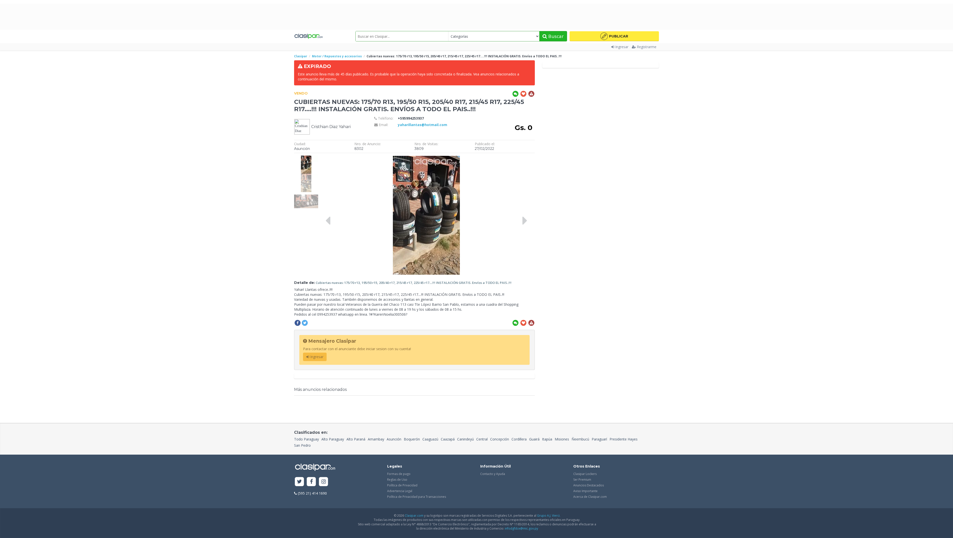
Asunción (394, 439)
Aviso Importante (585, 491)
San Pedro (302, 445)
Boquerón (412, 439)
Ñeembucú (580, 439)
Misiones (562, 439)
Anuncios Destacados (588, 485)
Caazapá (448, 439)
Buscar (555, 36)
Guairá (534, 439)
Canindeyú (465, 439)
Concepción (499, 439)
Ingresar (621, 46)
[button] (614, 36)
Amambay (376, 439)
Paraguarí (599, 439)
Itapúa (547, 439)
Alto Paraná (355, 439)
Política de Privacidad (402, 485)
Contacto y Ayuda (492, 474)
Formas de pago (398, 474)
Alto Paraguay (332, 439)
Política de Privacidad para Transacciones (416, 497)
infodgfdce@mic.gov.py (521, 528)
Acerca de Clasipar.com (590, 497)
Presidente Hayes (624, 439)
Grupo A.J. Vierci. (548, 515)
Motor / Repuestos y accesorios (337, 56)
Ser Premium (582, 479)
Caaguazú (430, 439)
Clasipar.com (414, 515)
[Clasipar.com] (308, 36)
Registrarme (646, 46)
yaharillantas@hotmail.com (422, 124)
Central (482, 439)
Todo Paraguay (306, 439)
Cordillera (519, 439)
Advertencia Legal (399, 491)
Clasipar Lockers (585, 474)
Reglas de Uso (397, 479)
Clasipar (300, 56)
